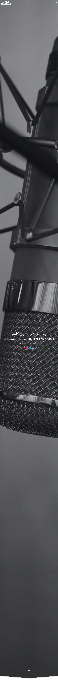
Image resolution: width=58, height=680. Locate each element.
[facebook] (33, 347)
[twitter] (30, 347)
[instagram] (27, 347)
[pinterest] (25, 347)
